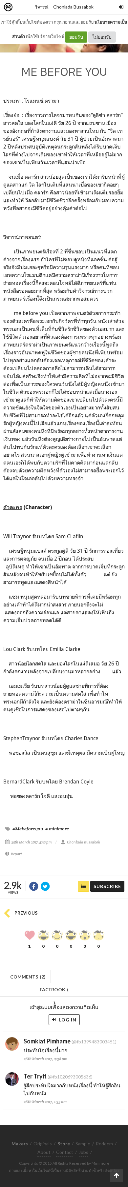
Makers (22, 7)
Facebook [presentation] (54, 991)
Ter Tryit (35, 1076)
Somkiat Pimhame (47, 1041)
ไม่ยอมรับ (102, 37)
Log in (67, 1019)
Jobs (83, 1152)
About (44, 1152)
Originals (42, 1143)
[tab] (28, 976)
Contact (64, 1152)
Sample (82, 1143)
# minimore (57, 828)
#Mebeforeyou (27, 828)
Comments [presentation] (28, 976)
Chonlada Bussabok (73, 7)
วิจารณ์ (42, 7)
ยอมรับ (76, 37)
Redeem (104, 1143)
